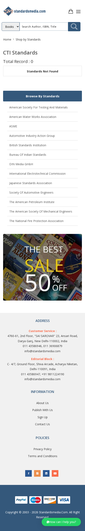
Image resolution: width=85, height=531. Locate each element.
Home (7, 39)
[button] (61, 522)
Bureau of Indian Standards (27, 155)
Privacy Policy (42, 449)
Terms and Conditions (42, 456)
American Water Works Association (32, 117)
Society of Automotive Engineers (31, 192)
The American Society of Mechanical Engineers (40, 211)
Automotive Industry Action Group (32, 136)
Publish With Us (42, 410)
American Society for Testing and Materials (38, 107)
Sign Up (43, 417)
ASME (13, 126)
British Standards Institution (27, 145)
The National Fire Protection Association (36, 221)
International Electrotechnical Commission (37, 173)
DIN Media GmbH (21, 164)
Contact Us (42, 424)
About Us (42, 403)
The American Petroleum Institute (31, 202)
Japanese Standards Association (30, 183)
